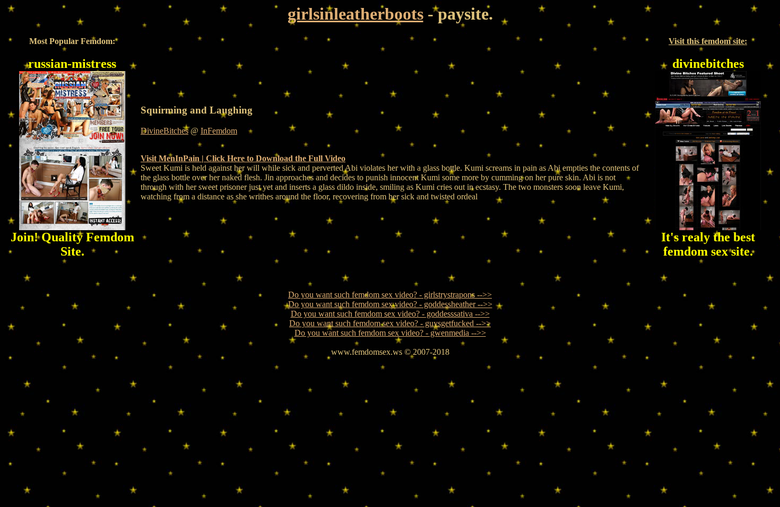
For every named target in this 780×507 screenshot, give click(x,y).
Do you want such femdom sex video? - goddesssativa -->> (390, 313)
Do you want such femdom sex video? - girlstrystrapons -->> (390, 294)
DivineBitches (164, 130)
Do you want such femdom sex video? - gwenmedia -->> (390, 332)
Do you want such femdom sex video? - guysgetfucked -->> (390, 323)
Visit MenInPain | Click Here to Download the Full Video (243, 158)
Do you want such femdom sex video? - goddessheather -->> (390, 304)
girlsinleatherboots (355, 13)
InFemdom (219, 130)
